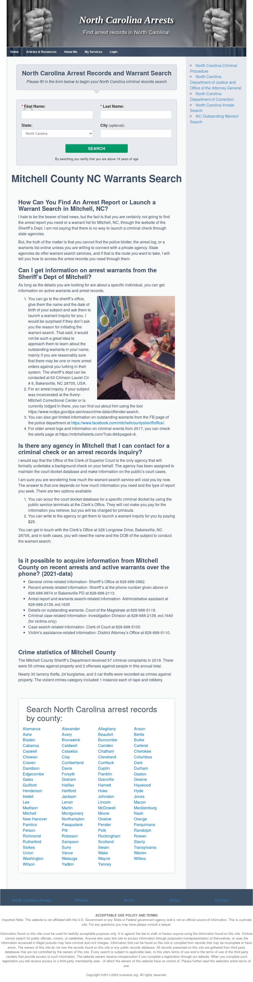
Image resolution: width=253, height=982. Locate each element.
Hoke (102, 790)
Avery (67, 734)
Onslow (104, 819)
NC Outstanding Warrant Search (214, 119)
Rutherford (32, 841)
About (174, 900)
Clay (66, 757)
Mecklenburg (145, 808)
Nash (138, 813)
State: (26, 125)
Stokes (29, 847)
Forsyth (68, 774)
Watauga (69, 858)
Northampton (73, 819)
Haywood (142, 785)
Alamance (32, 728)
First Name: (33, 106)
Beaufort (105, 734)
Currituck (106, 762)
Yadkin (68, 864)
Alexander (71, 728)
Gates (28, 779)
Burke (139, 740)
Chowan (30, 757)
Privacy (81, 900)
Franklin (105, 774)
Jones (139, 796)
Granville (106, 779)
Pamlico (30, 824)
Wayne (104, 858)
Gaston (140, 774)
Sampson (70, 841)
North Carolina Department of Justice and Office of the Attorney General (215, 82)
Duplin (104, 768)
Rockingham (109, 836)
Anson (139, 728)
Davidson (31, 768)
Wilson (29, 864)
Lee (26, 802)
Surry (66, 847)
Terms (128, 900)
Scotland (106, 841)
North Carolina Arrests (126, 19)
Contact (222, 900)
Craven (29, 762)
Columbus (143, 757)
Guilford (30, 785)
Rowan (140, 836)
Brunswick (71, 740)
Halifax (68, 785)
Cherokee (142, 751)
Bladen (29, 740)
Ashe (27, 734)
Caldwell (69, 745)
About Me (70, 52)
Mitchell (29, 813)
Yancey (104, 864)
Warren (140, 852)
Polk (102, 830)
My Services (93, 52)
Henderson (32, 790)
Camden (105, 745)
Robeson (70, 836)
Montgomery (73, 813)
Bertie (139, 734)
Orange (140, 819)
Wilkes (140, 858)
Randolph (142, 830)
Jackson (69, 796)
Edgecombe (33, 774)
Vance (67, 852)
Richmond (32, 836)
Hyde (138, 790)
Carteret (141, 745)
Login (113, 52)
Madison (30, 808)
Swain (103, 847)
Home (14, 52)
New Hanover (35, 819)
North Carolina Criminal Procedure (213, 68)
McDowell (107, 808)
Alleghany (107, 728)
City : (112, 125)
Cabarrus (31, 745)
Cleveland (107, 757)
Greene (140, 779)
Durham (141, 768)
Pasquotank (72, 824)
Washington (33, 858)
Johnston (106, 796)
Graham (69, 779)
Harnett (104, 785)
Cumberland (73, 762)
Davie (67, 768)
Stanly (139, 841)
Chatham (106, 751)
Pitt (64, 830)
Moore (103, 813)
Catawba (70, 751)
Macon (140, 802)
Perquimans (144, 824)
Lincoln (104, 802)
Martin (67, 808)
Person (29, 830)
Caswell (30, 751)
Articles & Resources (41, 52)
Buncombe (107, 740)
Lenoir (67, 802)
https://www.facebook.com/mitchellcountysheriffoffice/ (117, 423)
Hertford (69, 790)
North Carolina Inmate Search (212, 107)
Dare (138, 762)
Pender (104, 824)
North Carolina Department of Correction (212, 96)
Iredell (28, 796)
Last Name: (112, 106)
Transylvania (145, 847)
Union (28, 852)
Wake (103, 852)
